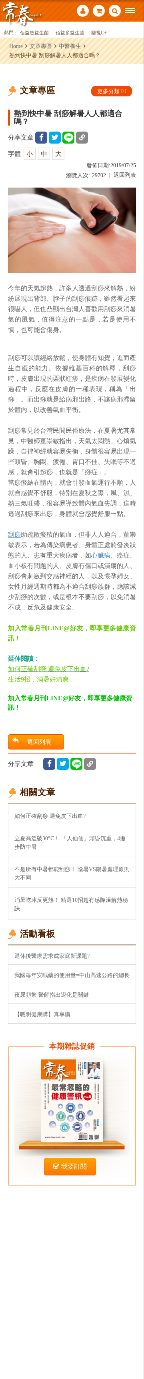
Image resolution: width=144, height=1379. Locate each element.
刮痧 (14, 534)
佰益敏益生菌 (34, 33)
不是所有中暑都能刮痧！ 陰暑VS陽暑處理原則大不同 (72, 873)
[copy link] (82, 138)
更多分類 (108, 91)
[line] (68, 138)
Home (16, 46)
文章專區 (41, 46)
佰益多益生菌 (70, 33)
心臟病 (100, 555)
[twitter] (55, 138)
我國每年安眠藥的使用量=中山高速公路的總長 (72, 975)
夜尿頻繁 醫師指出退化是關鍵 (51, 994)
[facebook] (41, 138)
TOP (132, 1346)
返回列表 (125, 175)
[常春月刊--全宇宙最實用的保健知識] (22, 13)
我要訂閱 (74, 1166)
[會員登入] (83, 12)
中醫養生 (70, 46)
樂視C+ (99, 33)
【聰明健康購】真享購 (42, 1014)
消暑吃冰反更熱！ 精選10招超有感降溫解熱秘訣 (71, 904)
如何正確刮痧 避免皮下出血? (50, 816)
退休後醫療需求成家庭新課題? (52, 956)
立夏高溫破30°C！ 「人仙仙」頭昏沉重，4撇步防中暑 (70, 842)
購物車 (99, 12)
